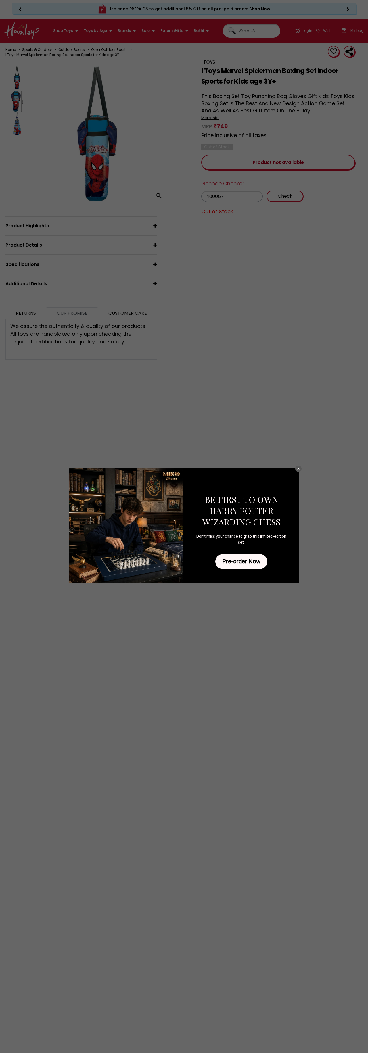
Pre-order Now (241, 561)
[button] (298, 469)
